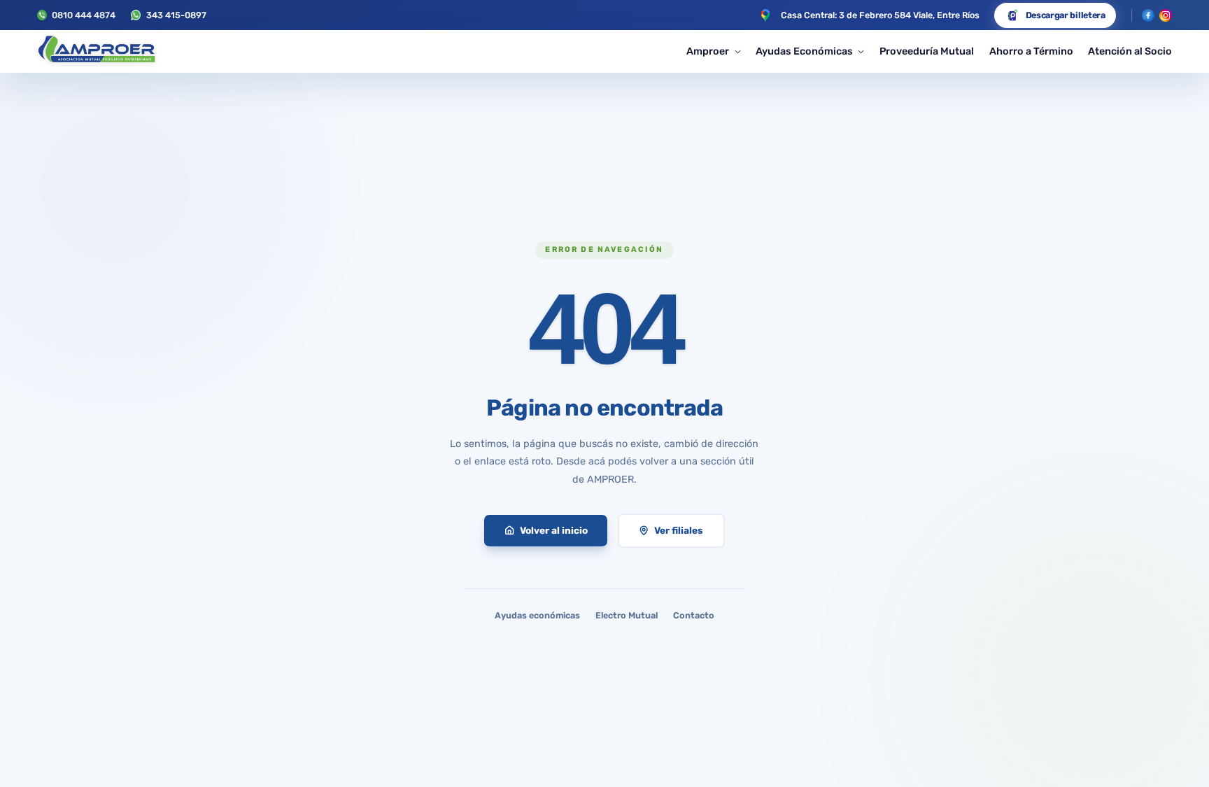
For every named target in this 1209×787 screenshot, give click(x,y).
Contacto (693, 615)
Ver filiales (678, 530)
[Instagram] (1165, 15)
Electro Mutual (626, 615)
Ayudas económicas (537, 615)
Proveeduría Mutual (926, 51)
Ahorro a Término (1031, 51)
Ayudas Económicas (804, 51)
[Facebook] (1148, 15)
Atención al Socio (1130, 51)
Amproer (707, 51)
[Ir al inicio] (96, 52)
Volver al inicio (554, 530)
